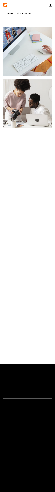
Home (10, 13)
